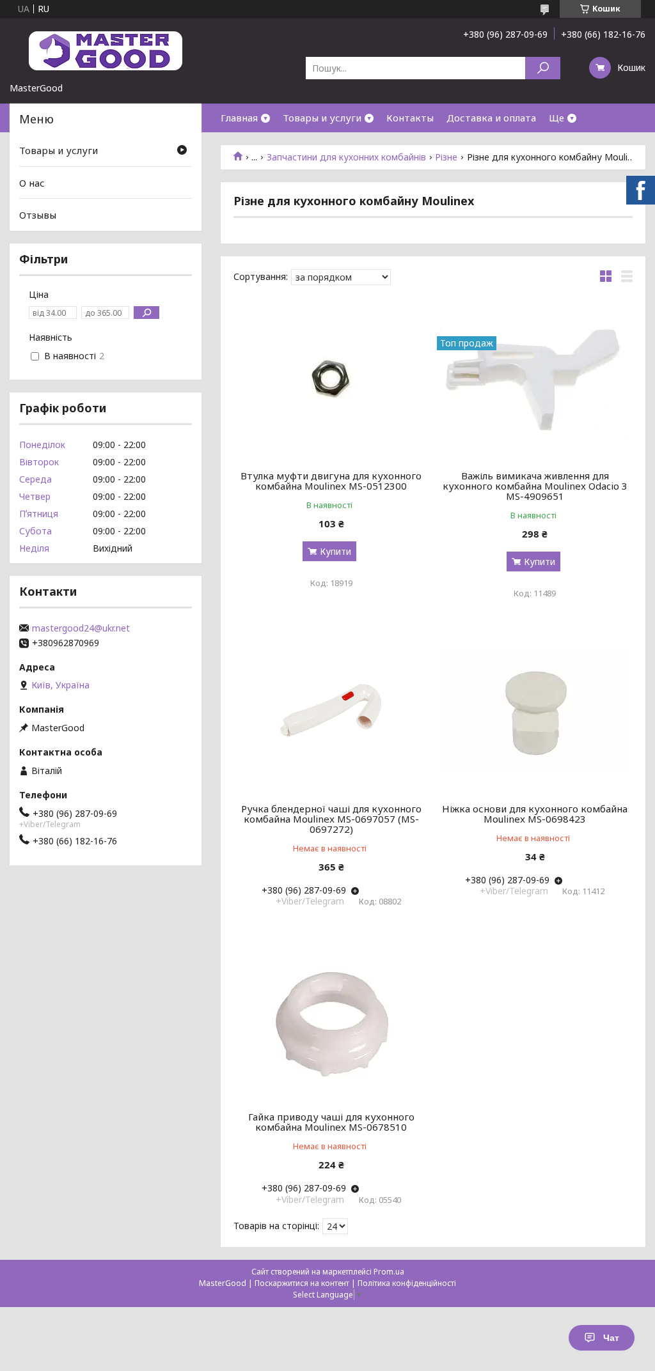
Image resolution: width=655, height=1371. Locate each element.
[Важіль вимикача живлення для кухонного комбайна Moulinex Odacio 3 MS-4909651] (534, 378)
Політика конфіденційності (407, 1283)
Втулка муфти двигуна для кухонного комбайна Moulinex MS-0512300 (331, 480)
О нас (32, 182)
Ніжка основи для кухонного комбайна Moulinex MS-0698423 (534, 813)
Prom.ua (389, 1271)
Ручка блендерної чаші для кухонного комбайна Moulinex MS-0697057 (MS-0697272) (331, 818)
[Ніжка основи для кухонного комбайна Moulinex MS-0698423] (534, 711)
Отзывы (37, 214)
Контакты (410, 117)
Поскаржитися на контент (302, 1283)
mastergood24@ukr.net (81, 628)
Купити (335, 551)
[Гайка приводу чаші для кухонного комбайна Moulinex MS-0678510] (331, 1019)
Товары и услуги (322, 117)
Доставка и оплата (491, 117)
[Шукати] (542, 68)
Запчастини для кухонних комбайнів (346, 157)
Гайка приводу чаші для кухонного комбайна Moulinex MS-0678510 (331, 1122)
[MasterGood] (105, 49)
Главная (239, 117)
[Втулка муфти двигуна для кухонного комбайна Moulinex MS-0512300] (331, 378)
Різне (446, 157)
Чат (611, 1338)
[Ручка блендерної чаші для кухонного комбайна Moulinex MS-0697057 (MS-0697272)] (331, 711)
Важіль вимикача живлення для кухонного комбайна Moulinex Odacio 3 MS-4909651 (535, 485)
